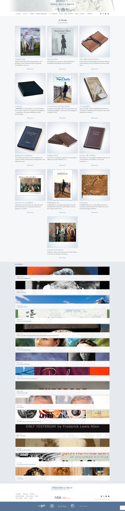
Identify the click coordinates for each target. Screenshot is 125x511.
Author (18, 14)
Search (90, 13)
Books (24, 14)
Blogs (61, 13)
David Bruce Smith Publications (103, 499)
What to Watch (68, 13)
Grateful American (41, 13)
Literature (53, 14)
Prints (31, 14)
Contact (82, 13)
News (76, 13)
